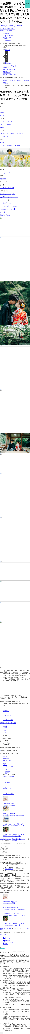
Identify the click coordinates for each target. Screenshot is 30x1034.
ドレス (5, 765)
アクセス (6, 38)
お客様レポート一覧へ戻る (8, 723)
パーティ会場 (7, 760)
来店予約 (6, 33)
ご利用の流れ (7, 40)
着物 (4, 763)
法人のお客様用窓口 (9, 776)
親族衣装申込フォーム (18, 839)
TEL (5, 937)
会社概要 (6, 773)
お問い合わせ (7, 37)
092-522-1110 (9, 869)
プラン (5, 756)
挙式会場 (6, 758)
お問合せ (7, 940)
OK (1, 1033)
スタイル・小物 (8, 766)
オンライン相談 (8, 35)
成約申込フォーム (5, 839)
